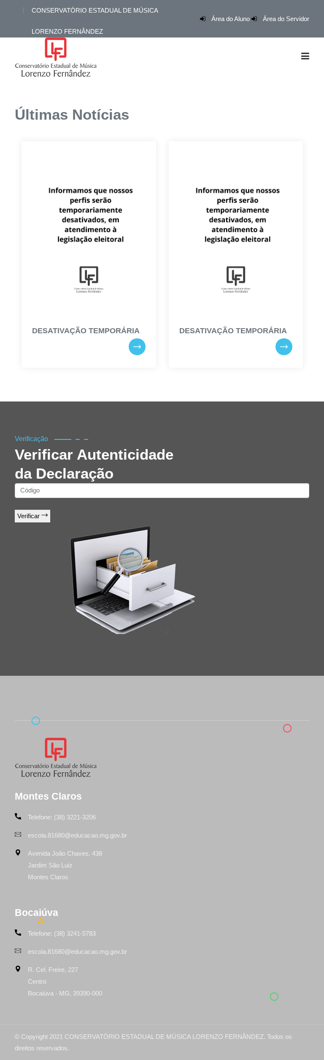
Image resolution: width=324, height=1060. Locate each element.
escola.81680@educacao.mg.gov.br (77, 835)
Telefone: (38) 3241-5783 (62, 933)
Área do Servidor (286, 18)
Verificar (29, 515)
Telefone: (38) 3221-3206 (62, 817)
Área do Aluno (230, 18)
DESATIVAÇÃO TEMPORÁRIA (86, 331)
